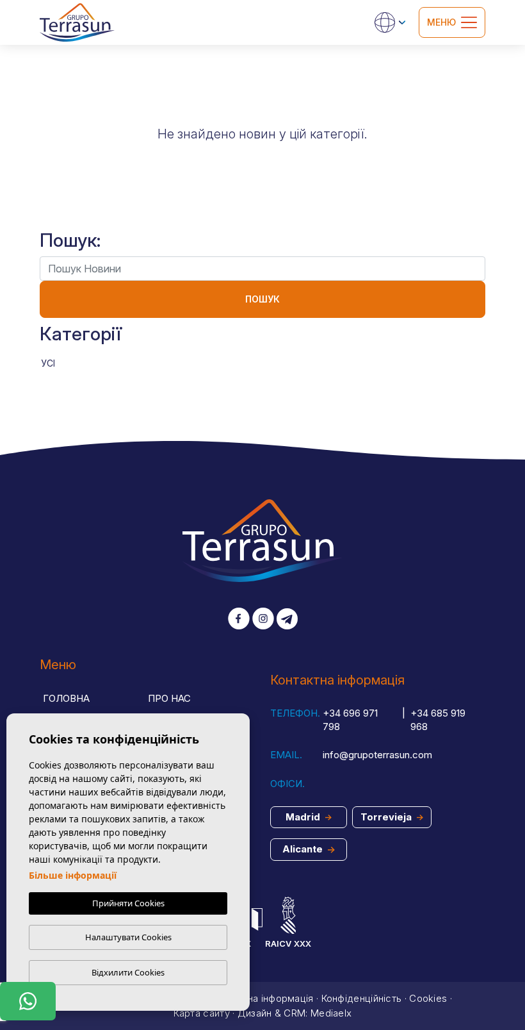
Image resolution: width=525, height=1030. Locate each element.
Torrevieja (387, 817)
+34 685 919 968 (437, 720)
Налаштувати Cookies (128, 937)
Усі (48, 363)
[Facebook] (239, 619)
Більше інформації (73, 875)
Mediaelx (331, 1013)
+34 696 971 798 (350, 720)
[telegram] (287, 619)
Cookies (428, 998)
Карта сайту (202, 1013)
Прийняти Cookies (128, 903)
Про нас (169, 698)
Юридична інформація (261, 998)
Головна (66, 698)
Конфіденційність (361, 998)
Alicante (303, 849)
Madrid (304, 817)
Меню (441, 22)
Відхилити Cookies (128, 972)
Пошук (262, 299)
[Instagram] (263, 619)
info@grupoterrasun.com (377, 755)
